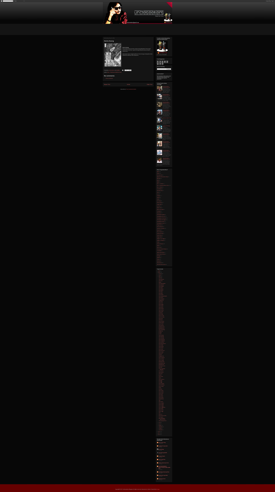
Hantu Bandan (161, 284)
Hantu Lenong (161, 358)
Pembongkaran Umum (161, 223)
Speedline (158, 257)
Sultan (158, 259)
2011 (159, 433)
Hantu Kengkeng (161, 340)
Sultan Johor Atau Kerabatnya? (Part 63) (166, 103)
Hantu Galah (161, 311)
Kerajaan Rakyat (161, 456)
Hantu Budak (161, 294)
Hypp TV (158, 197)
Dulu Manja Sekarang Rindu (163, 471)
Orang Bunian (161, 300)
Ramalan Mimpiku (160, 243)
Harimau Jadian (161, 322)
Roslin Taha (159, 247)
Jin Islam (160, 332)
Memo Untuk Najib (160, 209)
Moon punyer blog (162, 442)
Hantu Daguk (161, 304)
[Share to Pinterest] (130, 70)
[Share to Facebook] (129, 70)
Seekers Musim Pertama (161, 254)
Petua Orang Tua (160, 231)
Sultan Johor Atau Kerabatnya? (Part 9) (166, 134)
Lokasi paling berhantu (163, 420)
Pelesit (160, 377)
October (160, 428)
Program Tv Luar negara (161, 238)
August (160, 425)
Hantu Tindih (161, 410)
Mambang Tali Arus (162, 365)
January (160, 273)
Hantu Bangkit (161, 286)
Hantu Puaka (161, 390)
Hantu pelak (161, 376)
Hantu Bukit (161, 297)
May (160, 276)
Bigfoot (158, 181)
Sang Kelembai (161, 398)
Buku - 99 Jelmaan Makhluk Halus (114, 72)
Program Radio (159, 236)
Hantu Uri (160, 414)
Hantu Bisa (160, 291)
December (160, 429)
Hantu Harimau (161, 321)
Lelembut (160, 354)
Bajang (160, 282)
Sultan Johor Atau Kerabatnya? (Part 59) (166, 95)
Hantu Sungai (161, 404)
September (161, 426)
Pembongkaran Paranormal (161, 218)
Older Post (149, 84)
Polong (160, 387)
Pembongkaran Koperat (161, 214)
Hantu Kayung (161, 336)
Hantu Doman (161, 308)
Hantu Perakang (161, 384)
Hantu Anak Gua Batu (162, 415)
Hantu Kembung (161, 339)
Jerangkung (161, 330)
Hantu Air (160, 277)
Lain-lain (158, 206)
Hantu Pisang (161, 386)
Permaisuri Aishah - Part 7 (167, 118)
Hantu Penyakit (161, 383)
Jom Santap (159, 200)
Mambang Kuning (162, 363)
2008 (159, 270)
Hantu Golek (161, 314)
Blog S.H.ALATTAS (161, 459)
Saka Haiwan (161, 401)
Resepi (158, 245)
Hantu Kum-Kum (162, 350)
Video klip (158, 261)
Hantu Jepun (161, 417)
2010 (159, 431)
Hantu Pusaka (161, 391)
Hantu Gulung (161, 315)
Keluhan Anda (159, 202)
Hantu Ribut (161, 396)
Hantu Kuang (161, 346)
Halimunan (161, 319)
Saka (159, 400)
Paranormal (159, 212)
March (160, 275)
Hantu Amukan (161, 279)
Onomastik (159, 211)
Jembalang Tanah (161, 326)
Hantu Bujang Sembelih (163, 296)
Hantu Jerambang (162, 329)
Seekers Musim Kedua (160, 252)
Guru (158, 193)
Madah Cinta (159, 207)
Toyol (159, 412)
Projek (158, 242)
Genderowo (161, 312)
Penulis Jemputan (160, 226)
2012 (159, 434)
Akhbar (158, 173)
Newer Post (107, 84)
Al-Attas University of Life (163, 462)
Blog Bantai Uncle (161, 478)
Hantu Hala (161, 318)
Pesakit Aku (159, 230)
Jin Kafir (160, 333)
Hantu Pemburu (161, 379)
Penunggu (160, 382)
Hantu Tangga (161, 405)
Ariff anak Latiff (159, 175)
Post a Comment (109, 78)
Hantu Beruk (161, 290)
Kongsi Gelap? (159, 204)
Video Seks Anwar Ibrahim (161, 264)
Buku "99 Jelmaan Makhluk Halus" (162, 419)
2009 (159, 272)
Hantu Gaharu (161, 310)
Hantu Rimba (161, 397)
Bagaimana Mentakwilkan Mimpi (162, 176)
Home (128, 84)
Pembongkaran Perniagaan (161, 219)
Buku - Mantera (159, 187)
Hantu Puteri (161, 393)
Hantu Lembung (161, 357)
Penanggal (160, 380)
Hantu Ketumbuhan (162, 343)
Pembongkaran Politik (160, 221)
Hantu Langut (161, 351)
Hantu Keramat (161, 342)
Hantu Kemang (161, 337)
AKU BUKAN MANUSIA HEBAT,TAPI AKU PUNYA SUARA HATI (164, 467)
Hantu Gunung (161, 316)
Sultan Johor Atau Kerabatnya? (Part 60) (166, 87)
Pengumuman (159, 224)
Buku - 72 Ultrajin (160, 183)
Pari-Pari (160, 375)
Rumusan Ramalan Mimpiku (162, 248)
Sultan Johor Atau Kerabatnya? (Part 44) (166, 151)
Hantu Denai (161, 307)
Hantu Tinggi (161, 411)
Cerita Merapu (159, 188)
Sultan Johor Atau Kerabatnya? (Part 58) (166, 159)
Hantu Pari (160, 373)
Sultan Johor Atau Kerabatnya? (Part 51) (166, 110)
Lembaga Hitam (161, 356)
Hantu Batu (161, 287)
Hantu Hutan (161, 324)
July (159, 423)
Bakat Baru (159, 178)
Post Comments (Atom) (131, 89)
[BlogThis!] (126, 70)
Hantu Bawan (161, 289)
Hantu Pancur (161, 370)
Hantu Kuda (161, 349)
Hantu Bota (161, 293)
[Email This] (125, 70)
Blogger (158, 489)
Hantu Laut (161, 353)
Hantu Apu (161, 280)
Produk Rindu (159, 235)
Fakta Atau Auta (159, 190)
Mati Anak (160, 367)
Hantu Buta (161, 301)
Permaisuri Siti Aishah (160, 228)
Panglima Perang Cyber (163, 445)
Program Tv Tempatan (160, 240)
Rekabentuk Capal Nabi (163, 475)
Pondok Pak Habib (160, 233)
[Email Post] (123, 70)
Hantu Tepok (161, 408)
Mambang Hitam (161, 361)
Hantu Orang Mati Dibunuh (162, 369)
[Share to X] (128, 70)
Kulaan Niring (161, 449)
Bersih (158, 180)
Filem (158, 192)
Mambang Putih (161, 364)
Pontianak (160, 389)
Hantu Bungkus (161, 298)
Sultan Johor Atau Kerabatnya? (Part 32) (166, 142)
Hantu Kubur (161, 347)
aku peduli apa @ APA (162, 452)
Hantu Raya (161, 394)
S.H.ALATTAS (159, 250)
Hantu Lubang (161, 360)
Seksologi (158, 255)
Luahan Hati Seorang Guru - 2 (166, 126)
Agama (158, 171)
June (160, 422)
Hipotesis (158, 195)
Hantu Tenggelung (162, 407)
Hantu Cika (161, 303)
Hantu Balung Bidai (162, 283)
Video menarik (159, 262)
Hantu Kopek (161, 344)
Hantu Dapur (161, 305)
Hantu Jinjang (161, 335)
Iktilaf (158, 199)
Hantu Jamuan (161, 325)
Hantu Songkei (161, 403)
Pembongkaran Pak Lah (161, 216)
